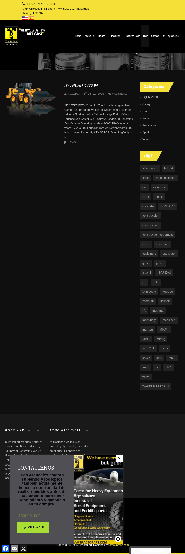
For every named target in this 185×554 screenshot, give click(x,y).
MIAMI (164, 329)
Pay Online (173, 35)
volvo (145, 377)
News (72, 142)
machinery (149, 320)
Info (144, 111)
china (159, 196)
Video (146, 139)
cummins (162, 244)
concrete (148, 206)
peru (159, 358)
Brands (102, 35)
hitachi (146, 272)
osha (165, 348)
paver (146, 358)
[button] (119, 458)
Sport (145, 132)
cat (144, 187)
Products (116, 35)
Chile (145, 196)
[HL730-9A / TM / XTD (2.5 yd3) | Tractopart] (25, 36)
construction (150, 225)
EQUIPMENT (150, 97)
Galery (146, 104)
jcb (144, 282)
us (157, 367)
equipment (149, 253)
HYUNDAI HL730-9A (81, 85)
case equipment (165, 177)
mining (161, 339)
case (145, 177)
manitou (147, 329)
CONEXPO (167, 206)
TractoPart (73, 93)
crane (146, 244)
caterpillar (159, 187)
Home (78, 35)
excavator (169, 253)
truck (145, 367)
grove (159, 263)
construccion (150, 215)
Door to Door (133, 35)
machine (157, 310)
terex (172, 358)
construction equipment (157, 234)
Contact (155, 35)
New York (148, 348)
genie (145, 263)
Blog (145, 35)
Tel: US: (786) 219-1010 (41, 3)
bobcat (168, 168)
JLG (155, 282)
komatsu (148, 301)
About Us (89, 35)
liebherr (165, 301)
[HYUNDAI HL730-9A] (31, 100)
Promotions (149, 125)
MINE (146, 339)
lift (144, 310)
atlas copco (149, 168)
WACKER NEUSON (155, 386)
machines (169, 320)
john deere (149, 291)
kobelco (168, 291)
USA (169, 367)
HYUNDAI (164, 272)
